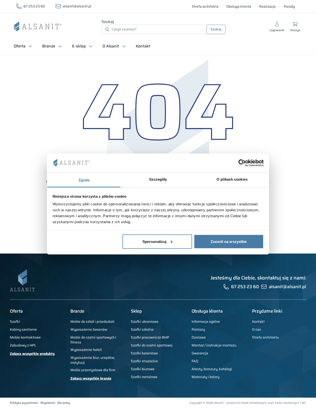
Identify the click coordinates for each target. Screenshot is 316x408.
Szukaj (107, 22)
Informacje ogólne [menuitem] (206, 321)
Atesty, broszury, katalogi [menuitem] (212, 368)
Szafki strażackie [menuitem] (144, 361)
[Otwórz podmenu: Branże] (60, 46)
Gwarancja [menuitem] (200, 353)
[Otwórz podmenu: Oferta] (30, 46)
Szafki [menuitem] (15, 321)
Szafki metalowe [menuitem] (144, 376)
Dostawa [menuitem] (199, 337)
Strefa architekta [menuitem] (265, 337)
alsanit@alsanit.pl (77, 6)
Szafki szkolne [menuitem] (142, 329)
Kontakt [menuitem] (258, 321)
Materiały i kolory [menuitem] (205, 376)
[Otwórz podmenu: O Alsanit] (124, 46)
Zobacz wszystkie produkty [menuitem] (32, 353)
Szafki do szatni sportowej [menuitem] (152, 345)
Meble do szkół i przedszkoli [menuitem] (92, 321)
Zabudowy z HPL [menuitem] (23, 345)
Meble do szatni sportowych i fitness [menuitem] (93, 340)
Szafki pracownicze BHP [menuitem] (150, 337)
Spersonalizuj (154, 241)
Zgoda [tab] (84, 180)
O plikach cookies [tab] (232, 179)
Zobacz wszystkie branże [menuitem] (90, 378)
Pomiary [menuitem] (198, 329)
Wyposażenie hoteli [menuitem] (86, 349)
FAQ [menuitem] (195, 361)
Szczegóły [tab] (158, 179)
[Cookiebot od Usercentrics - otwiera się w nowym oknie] (242, 163)
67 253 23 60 (34, 6)
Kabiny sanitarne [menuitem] (23, 329)
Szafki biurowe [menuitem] (143, 368)
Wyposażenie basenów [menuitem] (88, 329)
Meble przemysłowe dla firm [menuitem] (92, 369)
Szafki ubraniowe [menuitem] (144, 321)
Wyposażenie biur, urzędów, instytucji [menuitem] (92, 360)
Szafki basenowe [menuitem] (144, 353)
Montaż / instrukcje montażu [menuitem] (214, 345)
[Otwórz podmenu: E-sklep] (91, 46)
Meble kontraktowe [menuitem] (25, 337)
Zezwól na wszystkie (229, 241)
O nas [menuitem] (256, 329)
